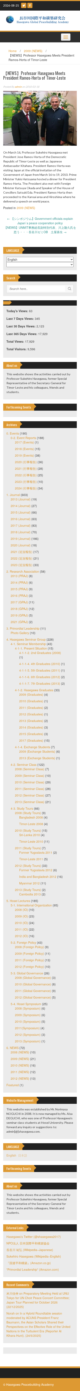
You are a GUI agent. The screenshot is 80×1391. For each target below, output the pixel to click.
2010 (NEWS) (20, 1065)
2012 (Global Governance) (33, 997)
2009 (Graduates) (31, 694)
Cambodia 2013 (30, 894)
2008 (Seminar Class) (29, 769)
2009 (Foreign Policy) (29, 953)
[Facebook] (29, 5)
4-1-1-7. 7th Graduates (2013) (39, 683)
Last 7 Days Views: (20, 318)
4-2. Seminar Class (23, 764)
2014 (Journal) (21, 506)
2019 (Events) (24, 455)
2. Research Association (22, 571)
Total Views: (15, 341)
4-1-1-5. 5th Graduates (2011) (39, 670)
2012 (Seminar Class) (29, 795)
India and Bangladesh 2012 (37, 876)
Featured (12, 1085)
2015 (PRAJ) (19, 589)
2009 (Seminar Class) (29, 775)
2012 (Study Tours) (28, 865)
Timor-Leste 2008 (31, 824)
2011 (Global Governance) (33, 991)
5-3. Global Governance (27, 973)
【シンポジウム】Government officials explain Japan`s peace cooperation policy (40, 220)
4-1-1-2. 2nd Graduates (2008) (40, 653)
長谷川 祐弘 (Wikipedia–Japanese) (29, 1250)
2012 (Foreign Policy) (29, 966)
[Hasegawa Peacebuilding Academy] (38, 20)
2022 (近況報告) (21, 558)
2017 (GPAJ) (19, 602)
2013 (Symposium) (28, 1041)
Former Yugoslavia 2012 (35, 870)
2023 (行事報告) (26, 481)
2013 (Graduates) (31, 721)
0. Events (12, 433)
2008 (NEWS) (20, 1052)
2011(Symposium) (27, 1028)
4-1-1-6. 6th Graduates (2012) (39, 677)
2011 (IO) (21, 929)
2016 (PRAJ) (19, 595)
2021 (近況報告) (21, 552)
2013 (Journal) (21, 499)
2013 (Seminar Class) (29, 802)
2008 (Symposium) (28, 1008)
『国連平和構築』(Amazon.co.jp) (28, 1263)
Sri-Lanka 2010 (29, 835)
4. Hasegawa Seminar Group (26, 639)
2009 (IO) (21, 916)
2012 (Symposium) (28, 1034)
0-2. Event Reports (23, 438)
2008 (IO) (21, 909)
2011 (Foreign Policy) (29, 960)
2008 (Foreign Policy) (29, 947)
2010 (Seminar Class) (29, 782)
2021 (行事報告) (26, 468)
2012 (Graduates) (31, 714)
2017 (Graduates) (31, 740)
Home (13, 51)
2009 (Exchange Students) (37, 751)
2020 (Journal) (21, 545)
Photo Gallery (20, 633)
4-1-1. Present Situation (31, 648)
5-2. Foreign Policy (23, 942)
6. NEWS (12, 1048)
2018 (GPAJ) (19, 609)
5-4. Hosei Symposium (26, 1004)
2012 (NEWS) (20, 1078)
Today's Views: (17, 311)
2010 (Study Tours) (28, 830)
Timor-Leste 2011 (31, 859)
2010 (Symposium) (28, 1021)
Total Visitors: (17, 349)
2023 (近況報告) (21, 565)
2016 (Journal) (21, 519)
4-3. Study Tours (22, 808)
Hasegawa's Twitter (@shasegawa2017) (33, 1236)
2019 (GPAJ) (19, 615)
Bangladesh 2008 (31, 817)
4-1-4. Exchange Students (32, 747)
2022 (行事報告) (26, 475)
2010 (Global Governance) (33, 984)
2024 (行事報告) (26, 488)
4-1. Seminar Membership (28, 644)
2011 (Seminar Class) (29, 789)
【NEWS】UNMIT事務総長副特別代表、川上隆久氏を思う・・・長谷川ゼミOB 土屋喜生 (40, 229)
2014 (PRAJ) (19, 582)
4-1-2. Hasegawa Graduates (34, 690)
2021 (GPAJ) (19, 622)
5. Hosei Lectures (18, 901)
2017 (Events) (24, 442)
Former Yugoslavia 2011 (35, 852)
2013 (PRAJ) (19, 576)
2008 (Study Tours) (28, 813)
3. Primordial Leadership (22, 628)
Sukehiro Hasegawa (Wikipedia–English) (33, 1256)
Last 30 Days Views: (21, 326)
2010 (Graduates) (31, 701)
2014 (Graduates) (31, 727)
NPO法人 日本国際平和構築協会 (27, 1243)
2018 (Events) (24, 449)
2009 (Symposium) (28, 1015)
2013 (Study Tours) (28, 890)
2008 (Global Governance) (33, 977)
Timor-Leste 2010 (31, 841)
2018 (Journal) (21, 532)
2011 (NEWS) (20, 1072)
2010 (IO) (21, 923)
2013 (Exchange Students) (37, 758)
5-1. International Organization (31, 905)
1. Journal (13, 495)
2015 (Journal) (21, 512)
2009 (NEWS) (33, 51)
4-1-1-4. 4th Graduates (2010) (39, 664)
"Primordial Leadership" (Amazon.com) (32, 1269)
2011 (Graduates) (31, 707)
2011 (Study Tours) (28, 848)
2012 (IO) (21, 936)
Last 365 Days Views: (22, 334)
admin (18, 86)
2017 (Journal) (21, 525)
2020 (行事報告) (26, 462)
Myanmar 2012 (29, 883)
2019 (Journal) (21, 538)
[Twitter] (23, 5)
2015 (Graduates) (31, 734)
